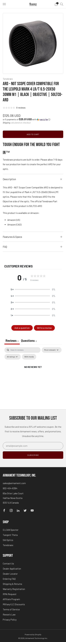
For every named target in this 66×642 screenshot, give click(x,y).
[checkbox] (29, 357)
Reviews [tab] (12, 340)
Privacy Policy (10, 619)
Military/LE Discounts (14, 604)
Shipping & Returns (12, 584)
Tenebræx (8, 78)
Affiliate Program (11, 599)
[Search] (61, 4)
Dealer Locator (10, 573)
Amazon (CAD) (14, 224)
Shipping (6, 122)
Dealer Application (12, 568)
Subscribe (33, 455)
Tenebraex (8, 545)
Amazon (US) (13, 219)
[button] (26, 119)
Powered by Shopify (33, 634)
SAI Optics (8, 540)
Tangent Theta (10, 535)
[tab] (29, 340)
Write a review (44, 327)
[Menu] (4, 4)
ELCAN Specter (10, 529)
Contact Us (8, 563)
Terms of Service (11, 609)
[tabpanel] (33, 374)
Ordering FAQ (9, 578)
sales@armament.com (14, 483)
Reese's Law (9, 614)
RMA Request (9, 594)
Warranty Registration (14, 589)
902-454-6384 (10, 488)
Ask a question (22, 327)
